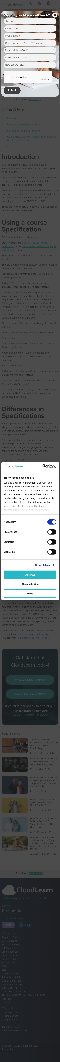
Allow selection (30, 584)
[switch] (51, 531)
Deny (30, 593)
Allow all (30, 574)
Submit (12, 90)
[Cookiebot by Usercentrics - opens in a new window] (42, 466)
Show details (42, 565)
